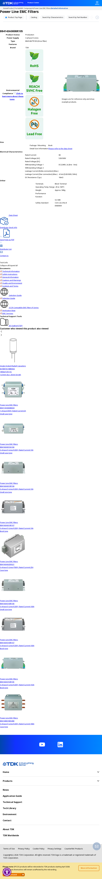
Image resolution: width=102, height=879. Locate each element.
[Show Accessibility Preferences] (7, 872)
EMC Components (27, 8)
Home (5, 8)
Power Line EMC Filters (42, 8)
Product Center (33, 3)
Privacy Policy (24, 848)
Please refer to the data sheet (60, 148)
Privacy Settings (54, 848)
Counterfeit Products (74, 848)
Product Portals (14, 8)
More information (89, 868)
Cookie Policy (38, 848)
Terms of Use (9, 848)
